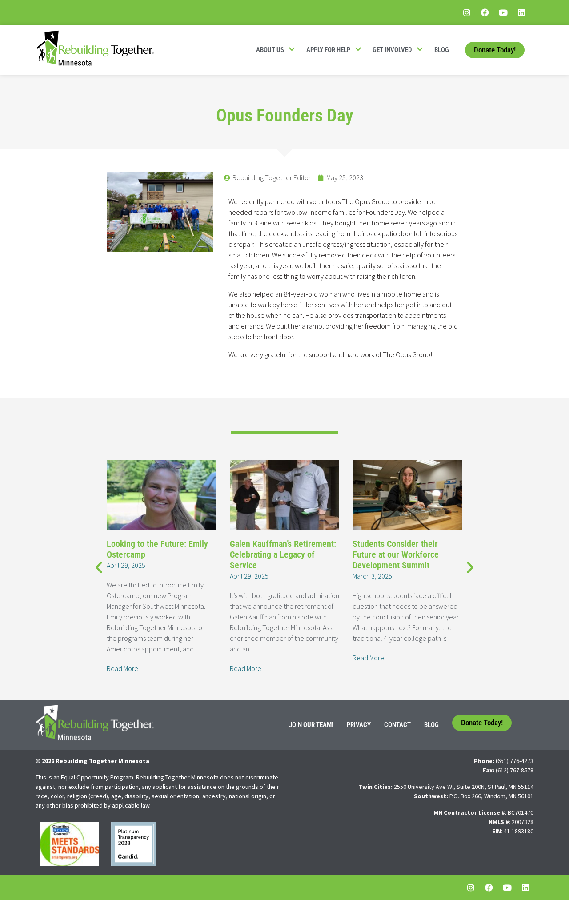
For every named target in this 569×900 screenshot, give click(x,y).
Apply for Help (328, 50)
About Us (270, 50)
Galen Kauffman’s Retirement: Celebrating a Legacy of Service (283, 554)
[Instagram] (467, 12)
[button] (99, 567)
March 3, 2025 (372, 575)
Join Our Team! (311, 725)
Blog (441, 50)
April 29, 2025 (126, 565)
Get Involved (392, 50)
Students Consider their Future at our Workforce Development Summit (396, 554)
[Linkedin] (521, 12)
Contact (397, 725)
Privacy (359, 725)
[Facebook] (485, 12)
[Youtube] (503, 12)
